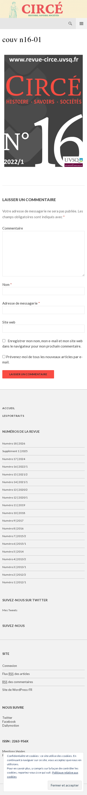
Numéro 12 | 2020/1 (15, 497)
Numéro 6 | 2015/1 (14, 543)
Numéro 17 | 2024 (13, 459)
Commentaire (12, 228)
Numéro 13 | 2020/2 (15, 489)
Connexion (9, 666)
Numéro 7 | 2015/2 (14, 536)
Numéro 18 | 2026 (13, 443)
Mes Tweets (9, 610)
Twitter (7, 717)
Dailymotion (10, 725)
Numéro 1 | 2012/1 (14, 582)
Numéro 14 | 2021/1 (15, 482)
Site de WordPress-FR (17, 690)
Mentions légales (13, 751)
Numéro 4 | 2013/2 (14, 559)
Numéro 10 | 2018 (13, 513)
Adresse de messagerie (21, 303)
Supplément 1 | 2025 (15, 451)
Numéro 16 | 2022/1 (15, 466)
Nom (7, 284)
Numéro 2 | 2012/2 (14, 574)
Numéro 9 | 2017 (12, 520)
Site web (8, 322)
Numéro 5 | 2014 (12, 551)
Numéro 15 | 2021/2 (15, 474)
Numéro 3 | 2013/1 (14, 567)
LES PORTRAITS (13, 415)
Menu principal (81, 23)
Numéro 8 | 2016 (12, 528)
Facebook (9, 721)
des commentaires (17, 682)
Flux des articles (16, 674)
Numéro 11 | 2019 (13, 505)
